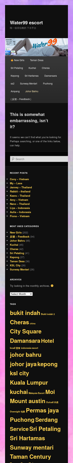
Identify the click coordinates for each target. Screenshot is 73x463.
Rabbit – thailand (20, 191)
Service (19, 428)
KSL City (15, 265)
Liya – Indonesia (20, 208)
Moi (50, 392)
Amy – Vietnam (19, 200)
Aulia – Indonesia (20, 212)
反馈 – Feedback (19, 236)
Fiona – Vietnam (20, 216)
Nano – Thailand (20, 204)
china (32, 323)
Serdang (46, 419)
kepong (47, 364)
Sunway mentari (32, 447)
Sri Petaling (17, 67)
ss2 (12, 83)
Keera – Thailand (20, 195)
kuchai (19, 392)
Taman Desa (36, 60)
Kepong (15, 75)
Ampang (15, 91)
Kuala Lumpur (29, 382)
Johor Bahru (31, 91)
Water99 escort (26, 22)
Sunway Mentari (28, 83)
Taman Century (30, 456)
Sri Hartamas (32, 75)
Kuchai (32, 67)
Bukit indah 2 (48, 314)
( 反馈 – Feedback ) (21, 99)
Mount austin (27, 401)
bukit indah (25, 313)
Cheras (46, 67)
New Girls (18, 60)
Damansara (50, 75)
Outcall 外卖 (52, 402)
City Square (25, 331)
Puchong (48, 83)
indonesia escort (29, 347)
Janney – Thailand (21, 187)
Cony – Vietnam (19, 179)
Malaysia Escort (37, 393)
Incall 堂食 (15, 347)
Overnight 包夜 (17, 411)
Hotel (47, 340)
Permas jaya (42, 410)
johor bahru (25, 354)
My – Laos (16, 183)
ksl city (19, 373)
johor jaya (23, 364)
